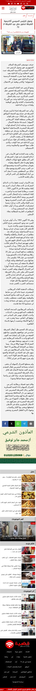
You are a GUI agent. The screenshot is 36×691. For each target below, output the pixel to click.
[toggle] (3, 8)
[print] (31, 424)
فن (12, 657)
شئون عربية (18, 651)
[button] (4, 532)
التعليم (31, 677)
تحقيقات (9, 651)
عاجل (24, 15)
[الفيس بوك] (11, 3)
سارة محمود (30, 60)
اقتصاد (27, 651)
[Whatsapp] (24, 3)
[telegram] (24, 424)
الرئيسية (30, 15)
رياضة (6, 657)
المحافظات (8, 662)
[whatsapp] (18, 424)
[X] (11, 424)
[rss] (27, 3)
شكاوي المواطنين (26, 672)
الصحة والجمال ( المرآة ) (14, 667)
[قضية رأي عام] (27, 8)
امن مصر (6, 672)
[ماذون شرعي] (18, 446)
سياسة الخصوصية (18, 682)
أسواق (27, 667)
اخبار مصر (13, 677)
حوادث (18, 657)
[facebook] (5, 424)
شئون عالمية (27, 657)
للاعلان (5, 677)
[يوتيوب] (18, 3)
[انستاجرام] (21, 3)
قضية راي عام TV (25, 662)
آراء (16, 662)
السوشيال (22, 677)
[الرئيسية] (8, 3)
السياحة (15, 672)
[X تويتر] (15, 3)
